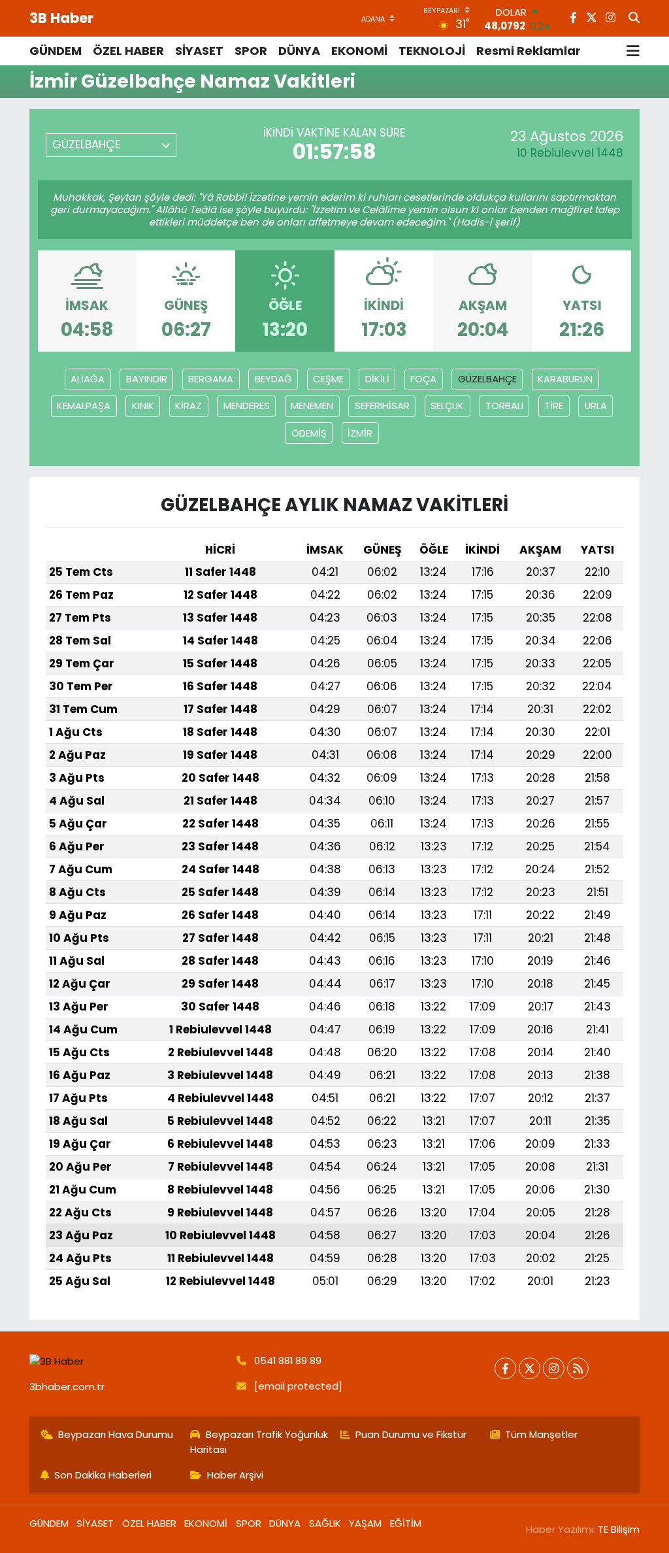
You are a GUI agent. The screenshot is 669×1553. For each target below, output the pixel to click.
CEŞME (328, 379)
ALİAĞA (88, 379)
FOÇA (423, 379)
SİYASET (199, 50)
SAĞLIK (325, 1523)
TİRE (553, 405)
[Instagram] (553, 1368)
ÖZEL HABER (128, 50)
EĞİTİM (405, 1523)
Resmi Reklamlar (528, 50)
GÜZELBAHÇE (487, 379)
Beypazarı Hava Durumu (115, 1434)
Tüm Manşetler (541, 1434)
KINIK (143, 405)
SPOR (251, 50)
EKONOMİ (359, 50)
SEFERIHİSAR (382, 405)
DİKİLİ (377, 379)
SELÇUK (447, 405)
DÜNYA (299, 50)
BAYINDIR (146, 379)
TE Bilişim (619, 1529)
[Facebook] (505, 1368)
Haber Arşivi (235, 1475)
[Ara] (634, 18)
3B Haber (61, 17)
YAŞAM (365, 1523)
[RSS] (578, 1368)
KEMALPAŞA (83, 405)
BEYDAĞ (273, 379)
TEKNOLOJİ (432, 50)
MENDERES (246, 405)
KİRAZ (188, 405)
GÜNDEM (55, 50)
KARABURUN (565, 379)
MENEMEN (312, 405)
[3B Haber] (127, 1361)
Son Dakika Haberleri (103, 1475)
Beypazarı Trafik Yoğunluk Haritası (259, 1442)
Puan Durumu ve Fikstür (410, 1434)
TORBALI (504, 405)
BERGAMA (210, 379)
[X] (529, 1368)
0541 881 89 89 (287, 1360)
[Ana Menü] (633, 51)
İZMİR (360, 433)
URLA (596, 405)
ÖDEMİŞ (309, 433)
